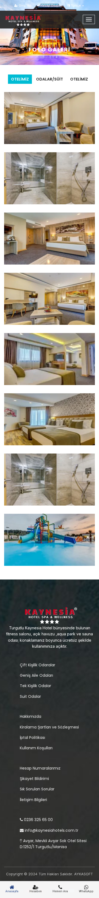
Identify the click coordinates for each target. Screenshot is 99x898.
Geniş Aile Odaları (36, 675)
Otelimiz (20, 79)
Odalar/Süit (49, 79)
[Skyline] (49, 614)
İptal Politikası (32, 737)
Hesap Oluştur (51, 5)
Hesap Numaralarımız (40, 768)
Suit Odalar (30, 696)
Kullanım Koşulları (36, 748)
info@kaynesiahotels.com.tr (51, 830)
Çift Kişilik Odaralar (37, 665)
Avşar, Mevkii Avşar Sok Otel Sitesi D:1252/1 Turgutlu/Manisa (53, 844)
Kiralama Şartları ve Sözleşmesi (49, 727)
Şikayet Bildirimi (34, 778)
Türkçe (76, 5)
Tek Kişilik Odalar (35, 685)
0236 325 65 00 (38, 819)
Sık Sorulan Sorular (37, 789)
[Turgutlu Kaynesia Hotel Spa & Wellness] (29, 17)
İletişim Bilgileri (33, 799)
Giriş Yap (25, 5)
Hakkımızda (30, 716)
